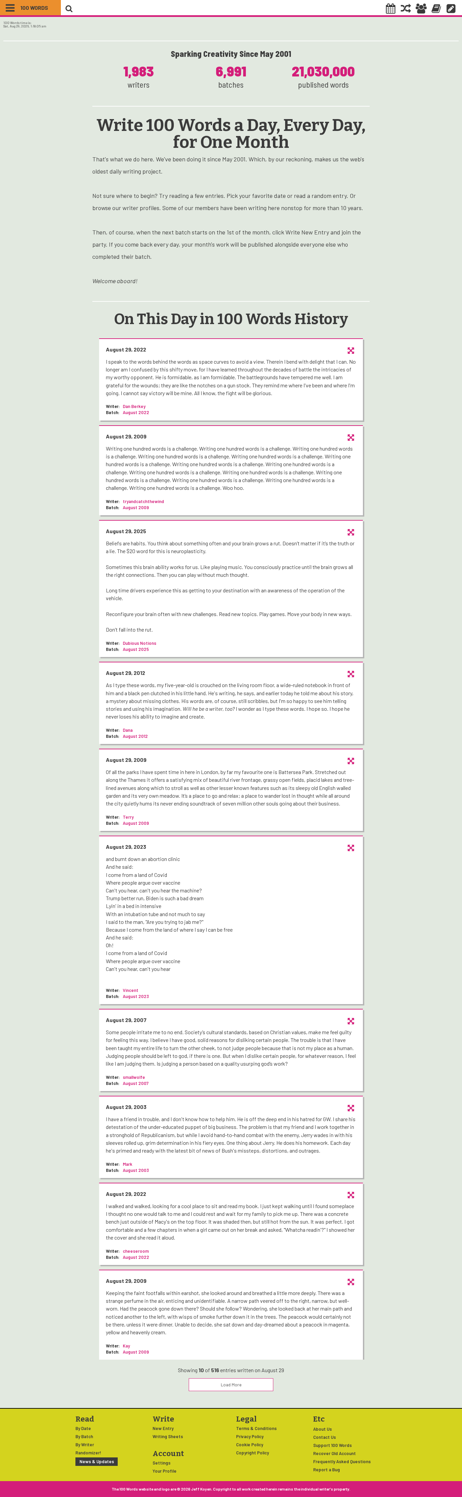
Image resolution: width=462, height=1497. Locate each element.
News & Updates (96, 1461)
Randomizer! (88, 1452)
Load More (231, 1384)
